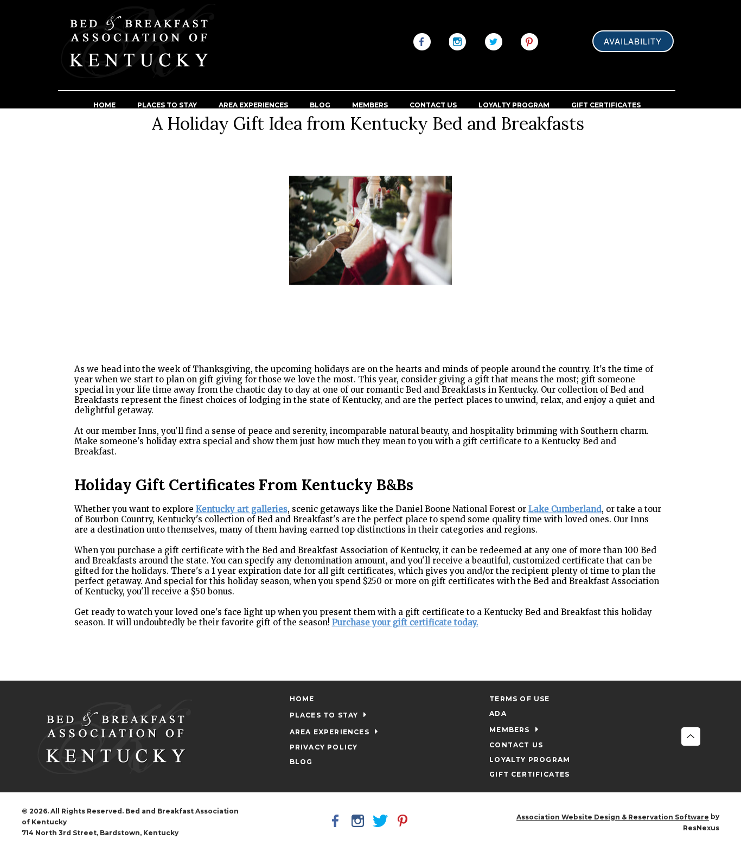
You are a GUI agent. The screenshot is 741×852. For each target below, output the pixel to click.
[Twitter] (493, 41)
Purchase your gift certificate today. (405, 623)
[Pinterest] (529, 41)
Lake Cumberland (565, 509)
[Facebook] (422, 41)
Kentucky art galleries (242, 509)
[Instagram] (458, 41)
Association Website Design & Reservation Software (612, 817)
